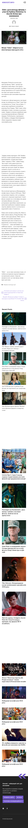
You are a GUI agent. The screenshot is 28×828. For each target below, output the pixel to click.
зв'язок (19, 797)
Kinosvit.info (9, 819)
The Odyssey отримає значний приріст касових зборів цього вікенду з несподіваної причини (13, 348)
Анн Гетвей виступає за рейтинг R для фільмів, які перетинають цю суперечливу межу (13, 388)
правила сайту (9, 797)
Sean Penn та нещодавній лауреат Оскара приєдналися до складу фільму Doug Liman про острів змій (13, 368)
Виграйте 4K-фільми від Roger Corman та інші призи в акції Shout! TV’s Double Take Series (13, 298)
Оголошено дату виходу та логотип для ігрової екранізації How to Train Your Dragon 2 (14, 292)
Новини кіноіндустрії (10, 285)
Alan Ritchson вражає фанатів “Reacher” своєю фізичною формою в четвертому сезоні (13, 408)
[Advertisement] (14, 67)
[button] (23, 2)
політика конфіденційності (13, 801)
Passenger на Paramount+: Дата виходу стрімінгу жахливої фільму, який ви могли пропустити (14, 329)
